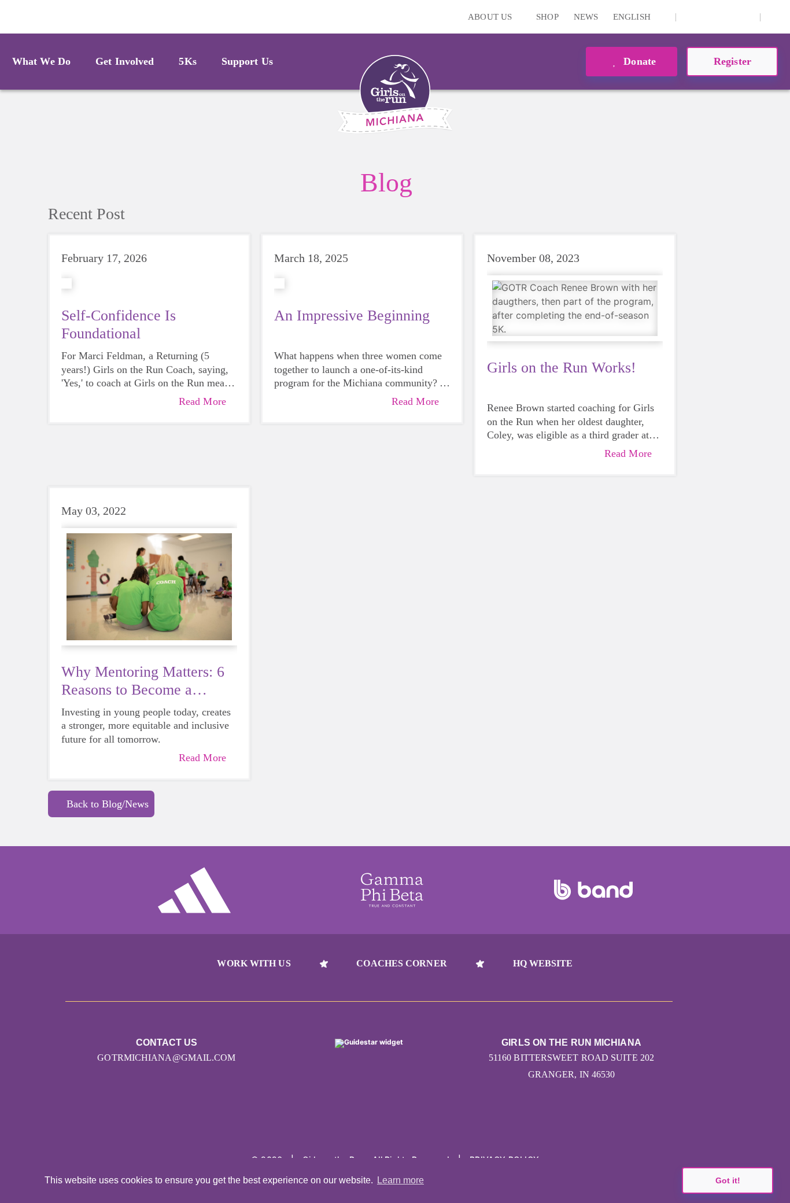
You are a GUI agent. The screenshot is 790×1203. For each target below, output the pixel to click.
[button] (775, 17)
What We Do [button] (41, 61)
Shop (547, 16)
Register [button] (732, 61)
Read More (202, 401)
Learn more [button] (400, 1180)
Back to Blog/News (108, 804)
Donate (638, 61)
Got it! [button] (727, 1180)
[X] (726, 17)
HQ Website (543, 963)
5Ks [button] (187, 61)
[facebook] (744, 17)
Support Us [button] (247, 61)
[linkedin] (709, 17)
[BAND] (593, 890)
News (586, 16)
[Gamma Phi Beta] (392, 890)
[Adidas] (194, 890)
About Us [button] (491, 16)
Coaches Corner (401, 963)
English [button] (633, 16)
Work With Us (253, 963)
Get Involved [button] (124, 61)
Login (11, 16)
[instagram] (691, 17)
